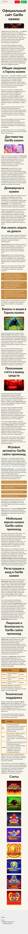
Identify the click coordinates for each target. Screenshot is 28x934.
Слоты (3, 920)
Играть (17, 1)
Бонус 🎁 (23, 1)
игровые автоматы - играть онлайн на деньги (13, 466)
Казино (3, 917)
